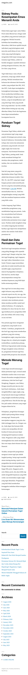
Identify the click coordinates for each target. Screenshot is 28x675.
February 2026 (7, 619)
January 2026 (7, 622)
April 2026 (6, 613)
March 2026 (7, 616)
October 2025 (7, 631)
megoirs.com (7, 3)
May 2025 (6, 645)
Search (4, 533)
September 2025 (8, 634)
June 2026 (6, 608)
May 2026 (6, 611)
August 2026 (7, 602)
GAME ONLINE (7, 499)
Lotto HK (13, 189)
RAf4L (5, 24)
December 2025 (8, 625)
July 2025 (6, 640)
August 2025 (7, 637)
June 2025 (6, 642)
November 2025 (8, 628)
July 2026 (6, 605)
